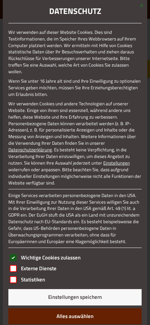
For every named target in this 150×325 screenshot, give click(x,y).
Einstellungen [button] (116, 162)
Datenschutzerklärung (30, 149)
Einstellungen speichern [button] (75, 297)
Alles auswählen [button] (75, 316)
